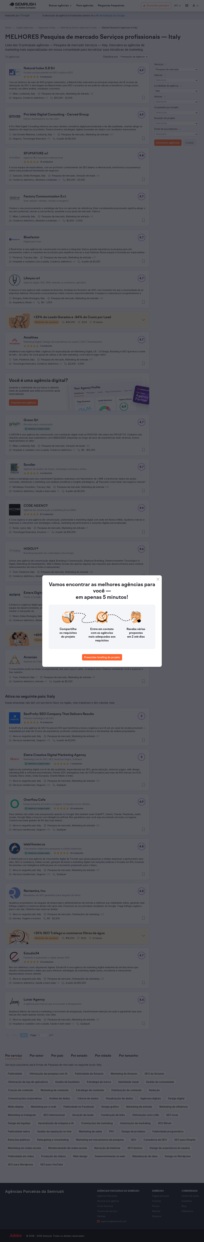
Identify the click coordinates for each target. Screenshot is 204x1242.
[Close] (158, 579)
